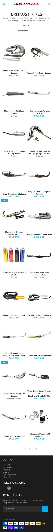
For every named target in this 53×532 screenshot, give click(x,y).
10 (36, 448)
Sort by (26, 26)
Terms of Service (9, 474)
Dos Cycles (11, 520)
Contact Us (7, 465)
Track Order (7, 467)
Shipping (6, 470)
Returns (6, 472)
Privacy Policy (8, 477)
